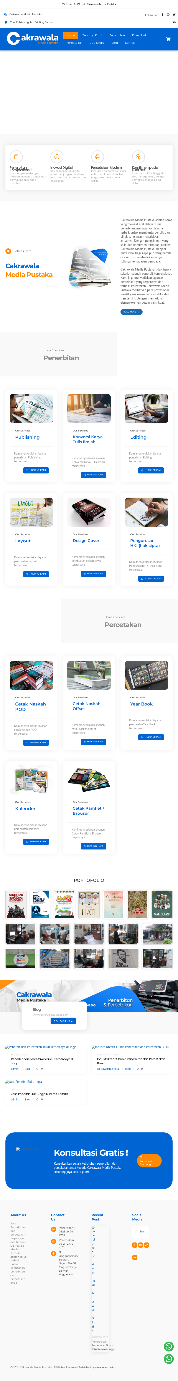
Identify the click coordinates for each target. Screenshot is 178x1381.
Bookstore (97, 43)
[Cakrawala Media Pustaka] (32, 44)
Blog (115, 43)
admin (14, 1069)
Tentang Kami (92, 35)
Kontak (130, 43)
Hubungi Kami (38, 470)
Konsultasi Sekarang (146, 1163)
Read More (130, 312)
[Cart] (168, 39)
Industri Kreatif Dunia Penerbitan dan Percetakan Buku (131, 1061)
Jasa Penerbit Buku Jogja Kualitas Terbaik (39, 1094)
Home (70, 35)
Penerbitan (117, 35)
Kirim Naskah (141, 35)
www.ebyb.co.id (104, 1367)
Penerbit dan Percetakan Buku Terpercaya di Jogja (42, 1061)
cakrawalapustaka (108, 1069)
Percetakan (74, 43)
